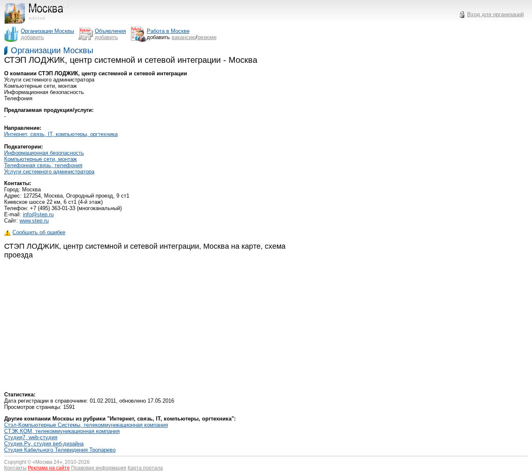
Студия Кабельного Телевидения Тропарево (60, 450)
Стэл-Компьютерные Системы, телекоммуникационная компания (86, 425)
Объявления (110, 31)
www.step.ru (34, 221)
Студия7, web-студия (30, 437)
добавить (32, 37)
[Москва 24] (40, 24)
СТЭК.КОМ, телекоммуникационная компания (62, 431)
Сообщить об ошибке (38, 232)
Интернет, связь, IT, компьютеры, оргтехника (61, 134)
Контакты (15, 468)
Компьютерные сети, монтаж (40, 159)
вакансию (184, 37)
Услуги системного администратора (49, 171)
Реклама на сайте (49, 468)
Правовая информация (98, 468)
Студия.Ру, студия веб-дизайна (44, 443)
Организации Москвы (52, 50)
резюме (207, 37)
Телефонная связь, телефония (43, 165)
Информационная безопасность (44, 153)
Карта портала (145, 468)
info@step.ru (38, 214)
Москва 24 (47, 462)
